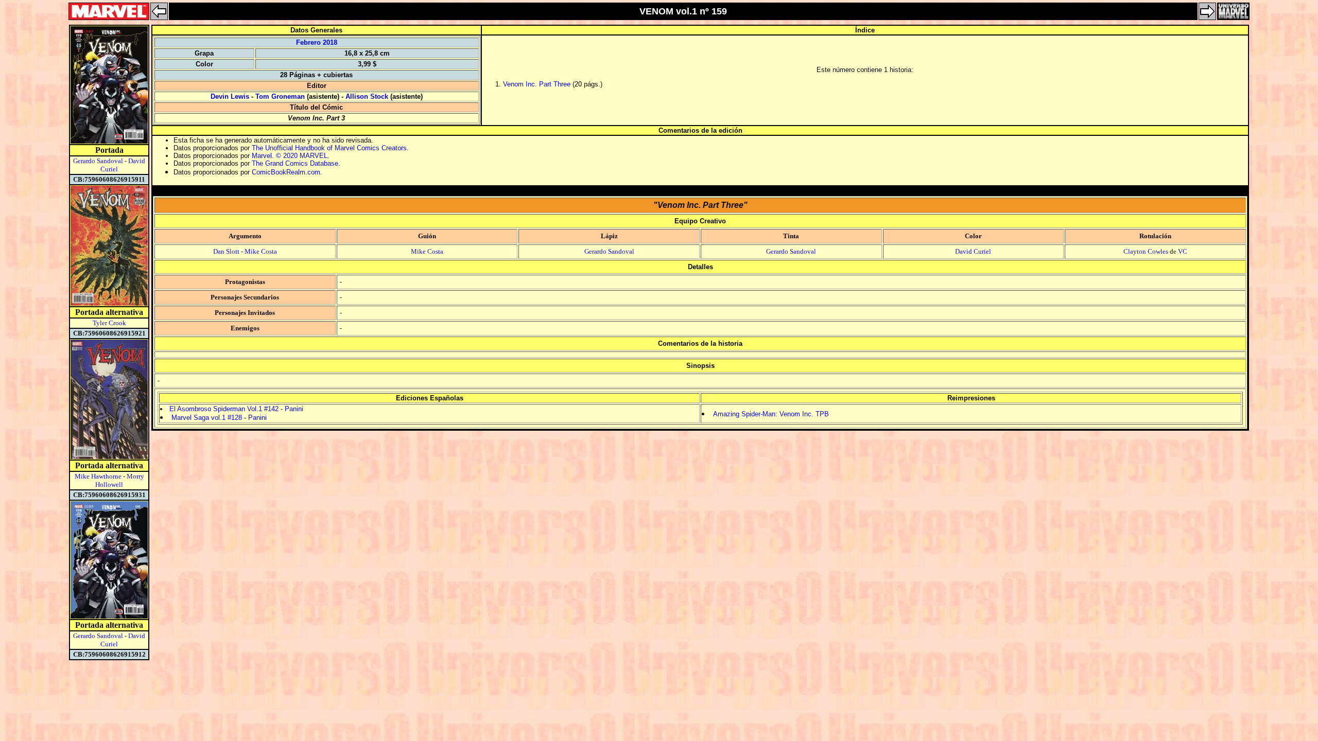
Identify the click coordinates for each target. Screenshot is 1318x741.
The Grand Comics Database (295, 163)
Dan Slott (226, 251)
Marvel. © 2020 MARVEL (289, 156)
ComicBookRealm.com (286, 172)
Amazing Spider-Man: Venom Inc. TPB (771, 414)
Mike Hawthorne (98, 476)
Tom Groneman (280, 96)
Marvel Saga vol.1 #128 (206, 417)
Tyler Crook (109, 323)
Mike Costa (261, 251)
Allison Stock (366, 96)
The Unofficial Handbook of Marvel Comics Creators (329, 148)
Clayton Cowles (1145, 251)
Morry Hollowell (119, 480)
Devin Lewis (230, 96)
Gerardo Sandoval (98, 161)
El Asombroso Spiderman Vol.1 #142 (224, 409)
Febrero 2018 (316, 42)
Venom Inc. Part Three (536, 84)
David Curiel (973, 251)
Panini (294, 409)
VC (1182, 251)
